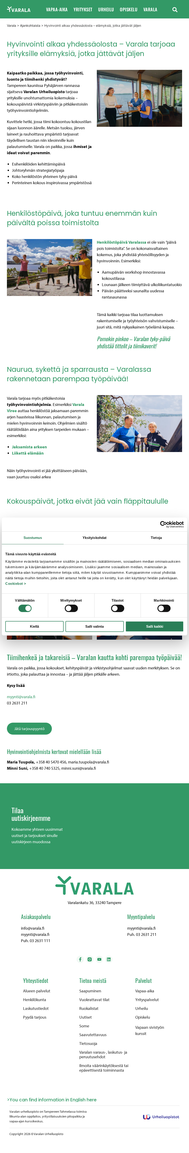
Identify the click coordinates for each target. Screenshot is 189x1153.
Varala (150, 9)
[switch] (71, 608)
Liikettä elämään (28, 453)
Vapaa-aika (57, 9)
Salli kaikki (154, 626)
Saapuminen (90, 991)
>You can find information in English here (52, 1100)
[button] (174, 9)
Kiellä (34, 626)
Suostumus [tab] (33, 538)
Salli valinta (94, 626)
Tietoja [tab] (156, 538)
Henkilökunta (34, 999)
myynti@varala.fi (21, 696)
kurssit (140, 1033)
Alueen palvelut (36, 991)
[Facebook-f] (80, 959)
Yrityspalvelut (147, 999)
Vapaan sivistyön (149, 1027)
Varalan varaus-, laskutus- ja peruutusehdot (103, 1054)
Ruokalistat (88, 1008)
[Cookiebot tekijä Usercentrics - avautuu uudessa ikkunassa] (163, 524)
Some (84, 1026)
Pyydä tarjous (34, 1017)
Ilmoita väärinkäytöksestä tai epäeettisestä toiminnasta (103, 1068)
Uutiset (85, 1017)
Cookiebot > (15, 583)
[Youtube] (99, 959)
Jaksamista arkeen (29, 446)
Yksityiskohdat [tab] (94, 538)
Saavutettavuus (92, 1034)
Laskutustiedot (36, 1008)
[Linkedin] (108, 959)
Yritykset (83, 9)
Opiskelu (128, 9)
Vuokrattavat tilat (94, 999)
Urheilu (106, 9)
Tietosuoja (88, 1043)
